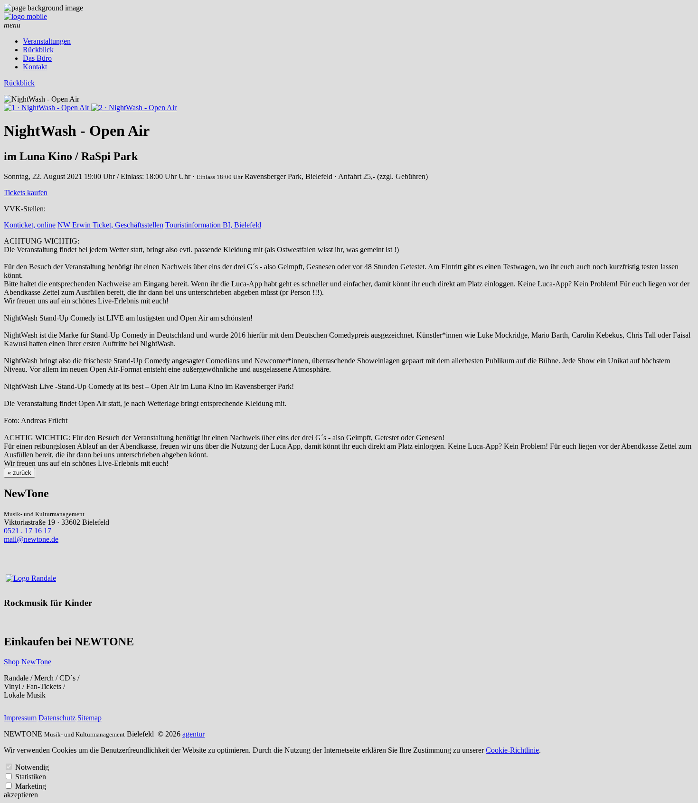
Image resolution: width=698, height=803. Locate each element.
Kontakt (35, 67)
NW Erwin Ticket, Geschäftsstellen (110, 225)
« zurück (19, 472)
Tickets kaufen (25, 193)
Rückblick (38, 50)
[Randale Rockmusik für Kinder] (31, 578)
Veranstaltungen (47, 41)
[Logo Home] (25, 16)
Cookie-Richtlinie (512, 750)
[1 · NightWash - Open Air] (47, 108)
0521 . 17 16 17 (27, 531)
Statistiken (30, 777)
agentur (193, 734)
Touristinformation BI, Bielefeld (213, 225)
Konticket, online (30, 225)
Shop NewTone (27, 662)
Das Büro (37, 58)
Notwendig (32, 767)
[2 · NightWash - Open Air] (134, 108)
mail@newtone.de (31, 539)
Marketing (30, 786)
